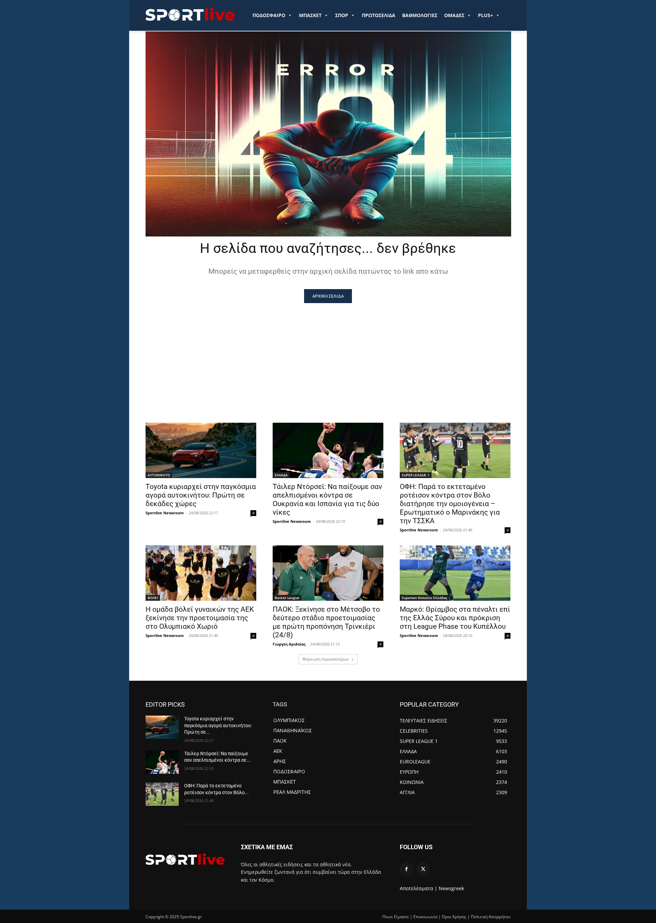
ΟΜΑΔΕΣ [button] (454, 15)
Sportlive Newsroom (165, 512)
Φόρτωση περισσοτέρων (325, 659)
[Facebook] (406, 869)
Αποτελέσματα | (418, 888)
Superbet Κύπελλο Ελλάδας (424, 597)
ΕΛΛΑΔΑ (281, 475)
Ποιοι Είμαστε (395, 917)
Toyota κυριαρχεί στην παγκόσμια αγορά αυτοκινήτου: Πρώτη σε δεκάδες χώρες (201, 495)
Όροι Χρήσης (454, 917)
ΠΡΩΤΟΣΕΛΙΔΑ (378, 15)
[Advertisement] (328, 354)
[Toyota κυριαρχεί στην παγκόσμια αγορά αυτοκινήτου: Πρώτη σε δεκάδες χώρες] (201, 450)
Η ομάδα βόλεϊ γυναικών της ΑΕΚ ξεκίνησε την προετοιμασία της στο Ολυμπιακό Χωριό (200, 617)
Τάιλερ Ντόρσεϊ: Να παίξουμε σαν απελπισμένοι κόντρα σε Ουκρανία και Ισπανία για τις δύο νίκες (327, 499)
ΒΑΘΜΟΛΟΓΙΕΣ (419, 15)
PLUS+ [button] (485, 15)
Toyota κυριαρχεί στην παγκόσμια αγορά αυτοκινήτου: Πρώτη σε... (218, 725)
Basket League (287, 597)
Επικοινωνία (425, 917)
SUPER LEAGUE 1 (415, 475)
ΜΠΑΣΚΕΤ (310, 15)
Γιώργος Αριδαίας (289, 644)
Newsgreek (451, 888)
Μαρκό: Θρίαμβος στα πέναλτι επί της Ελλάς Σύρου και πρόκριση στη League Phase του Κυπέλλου (455, 617)
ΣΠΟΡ (341, 15)
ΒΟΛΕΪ (153, 597)
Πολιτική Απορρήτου (490, 917)
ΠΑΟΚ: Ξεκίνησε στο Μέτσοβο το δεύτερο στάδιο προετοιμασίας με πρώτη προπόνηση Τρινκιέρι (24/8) (326, 622)
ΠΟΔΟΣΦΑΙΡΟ (268, 15)
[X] (423, 869)
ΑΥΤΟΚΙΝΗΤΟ (159, 475)
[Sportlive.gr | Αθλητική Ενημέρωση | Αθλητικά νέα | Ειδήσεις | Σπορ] (185, 859)
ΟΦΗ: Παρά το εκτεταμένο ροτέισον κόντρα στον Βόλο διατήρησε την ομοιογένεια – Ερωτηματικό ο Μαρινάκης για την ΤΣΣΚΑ (450, 504)
